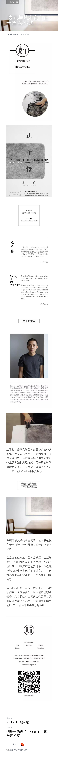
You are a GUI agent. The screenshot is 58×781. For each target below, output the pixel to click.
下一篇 (9, 727)
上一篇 (9, 718)
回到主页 (14, 2)
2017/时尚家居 (17, 722)
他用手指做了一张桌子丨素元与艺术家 (28, 733)
